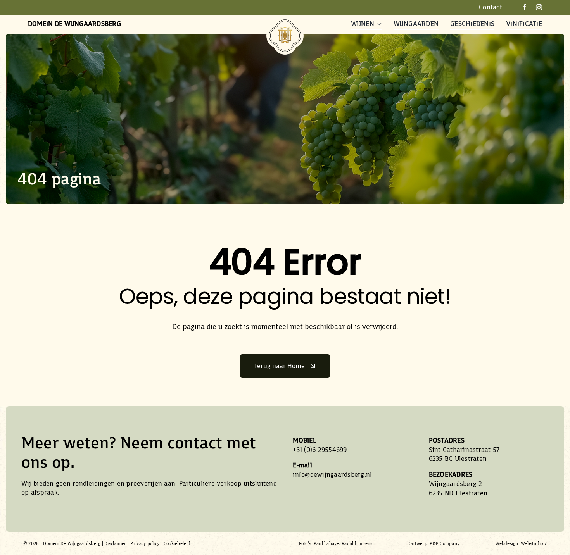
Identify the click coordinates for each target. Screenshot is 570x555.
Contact (490, 7)
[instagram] (539, 7)
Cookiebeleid (177, 543)
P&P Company (444, 543)
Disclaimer (115, 543)
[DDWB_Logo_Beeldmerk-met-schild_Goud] (285, 20)
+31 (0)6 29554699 (320, 450)
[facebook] (525, 7)
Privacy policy (144, 543)
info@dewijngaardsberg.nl (332, 475)
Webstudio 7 (534, 543)
